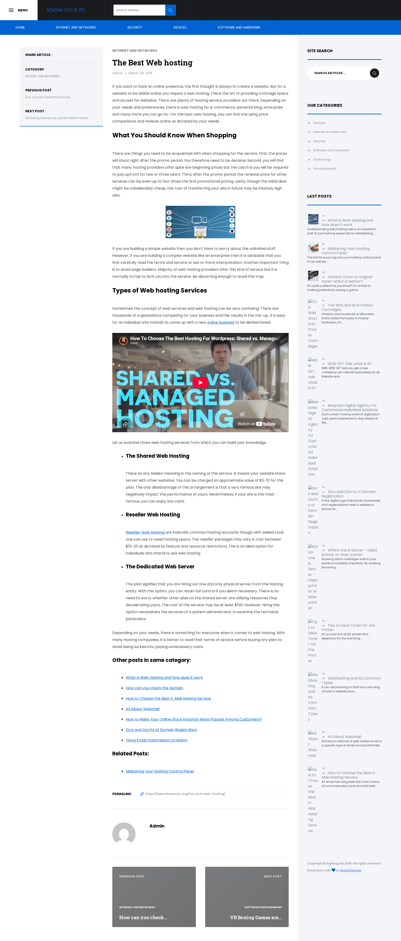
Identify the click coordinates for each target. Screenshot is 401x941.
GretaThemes (350, 870)
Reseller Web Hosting (145, 532)
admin (117, 73)
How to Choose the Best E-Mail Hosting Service (168, 698)
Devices (180, 27)
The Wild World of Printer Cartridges (347, 307)
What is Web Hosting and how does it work (164, 677)
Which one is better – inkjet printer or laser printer (349, 552)
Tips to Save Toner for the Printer (348, 627)
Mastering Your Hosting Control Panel (346, 251)
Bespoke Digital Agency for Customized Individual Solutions (350, 407)
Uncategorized (324, 168)
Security (134, 27)
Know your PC (66, 10)
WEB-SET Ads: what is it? (350, 363)
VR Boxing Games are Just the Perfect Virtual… (57, 118)
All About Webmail (142, 709)
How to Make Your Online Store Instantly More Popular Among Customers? (194, 719)
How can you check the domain (48, 97)
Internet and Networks (76, 27)
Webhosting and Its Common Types (351, 680)
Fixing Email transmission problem (157, 740)
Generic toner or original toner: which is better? (347, 279)
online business (220, 322)
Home (20, 27)
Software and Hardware (239, 27)
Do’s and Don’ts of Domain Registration (161, 729)
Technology (322, 159)
